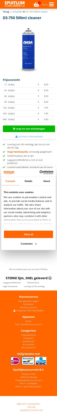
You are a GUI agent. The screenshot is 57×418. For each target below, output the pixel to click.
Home (28, 321)
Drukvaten (28, 338)
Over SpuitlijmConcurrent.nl (28, 324)
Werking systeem (28, 307)
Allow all (28, 234)
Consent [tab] (10, 181)
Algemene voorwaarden (28, 403)
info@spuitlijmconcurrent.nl (28, 380)
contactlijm (17, 11)
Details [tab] (28, 181)
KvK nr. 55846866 (28, 383)
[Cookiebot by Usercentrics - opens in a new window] (40, 172)
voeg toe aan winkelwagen (30, 128)
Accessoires (29, 344)
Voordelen (28, 304)
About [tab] (46, 181)
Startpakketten (28, 334)
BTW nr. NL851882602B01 (28, 386)
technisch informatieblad (30, 136)
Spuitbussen (28, 341)
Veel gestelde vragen (28, 301)
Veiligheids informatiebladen (30, 310)
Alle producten (28, 347)
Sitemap (31, 406)
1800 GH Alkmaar (28, 377)
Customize (27, 243)
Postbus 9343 (28, 374)
